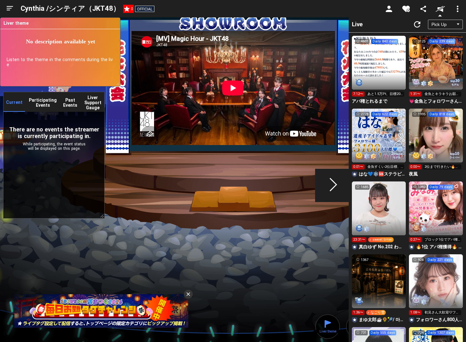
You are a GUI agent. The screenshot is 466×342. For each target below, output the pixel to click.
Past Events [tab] (70, 103)
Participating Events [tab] (43, 103)
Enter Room (379, 68)
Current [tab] (14, 102)
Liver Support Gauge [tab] (92, 102)
